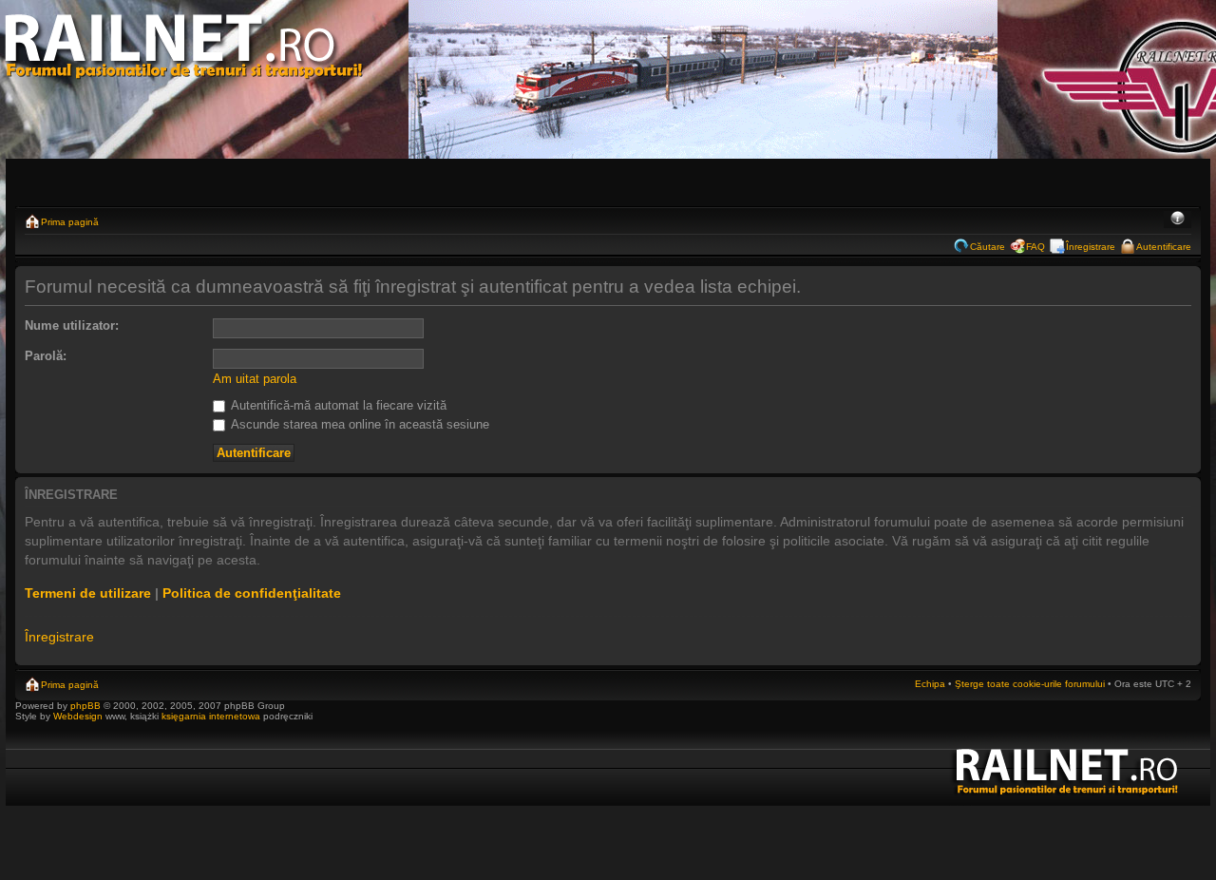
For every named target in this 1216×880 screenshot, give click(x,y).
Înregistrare (1090, 246)
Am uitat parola (254, 379)
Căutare (987, 246)
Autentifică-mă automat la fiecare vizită (337, 405)
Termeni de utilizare (88, 593)
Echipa (930, 684)
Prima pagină (70, 222)
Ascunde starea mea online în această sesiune (358, 424)
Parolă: (45, 356)
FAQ (1035, 246)
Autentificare (1163, 246)
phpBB (85, 705)
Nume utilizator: (72, 325)
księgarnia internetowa (211, 716)
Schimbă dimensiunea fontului (1177, 219)
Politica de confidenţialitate (251, 593)
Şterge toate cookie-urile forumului (1030, 684)
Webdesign (79, 716)
